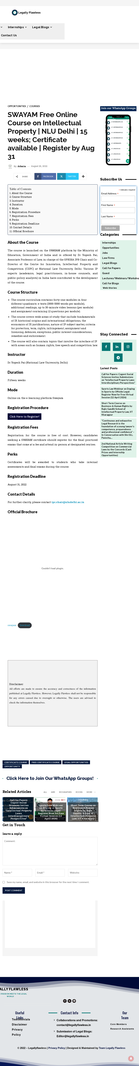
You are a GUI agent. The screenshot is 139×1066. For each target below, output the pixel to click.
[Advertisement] (69, 74)
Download (25, 625)
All (45, 792)
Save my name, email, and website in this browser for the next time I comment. (48, 882)
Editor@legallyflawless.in (73, 1036)
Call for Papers (19, 795)
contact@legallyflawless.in (74, 1025)
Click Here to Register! (24, 416)
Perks (15, 219)
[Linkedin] (117, 347)
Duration (17, 204)
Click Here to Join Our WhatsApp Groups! (50, 778)
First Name (108, 205)
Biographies (65, 792)
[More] (83, 176)
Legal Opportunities (76, 762)
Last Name (108, 216)
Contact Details (22, 227)
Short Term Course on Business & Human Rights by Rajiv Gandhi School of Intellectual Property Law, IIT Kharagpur (83, 812)
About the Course (22, 193)
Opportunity (12, 766)
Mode (15, 208)
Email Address (109, 193)
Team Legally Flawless (112, 1047)
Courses (34, 106)
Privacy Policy (56, 1047)
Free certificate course (45, 762)
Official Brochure (23, 231)
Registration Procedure (26, 212)
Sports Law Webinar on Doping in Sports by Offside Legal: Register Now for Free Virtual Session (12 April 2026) (51, 812)
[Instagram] (128, 347)
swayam (12, 625)
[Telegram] (118, 357)
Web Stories (108, 288)
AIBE (53, 792)
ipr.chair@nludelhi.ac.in (68, 502)
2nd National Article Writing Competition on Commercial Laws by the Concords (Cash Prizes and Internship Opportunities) (117, 449)
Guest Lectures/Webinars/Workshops (56, 801)
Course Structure (22, 196)
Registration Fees (23, 216)
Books (79, 792)
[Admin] (11, 166)
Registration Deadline (25, 223)
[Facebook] (106, 347)
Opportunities (17, 106)
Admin (21, 166)
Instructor (18, 200)
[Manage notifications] (131, 1058)
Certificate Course (15, 762)
